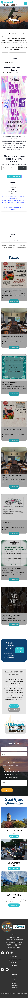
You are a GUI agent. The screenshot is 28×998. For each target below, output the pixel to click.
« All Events (14, 58)
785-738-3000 (14, 949)
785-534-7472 (14, 965)
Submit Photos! (14, 710)
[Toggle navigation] (25, 3)
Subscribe (22, 168)
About (14, 989)
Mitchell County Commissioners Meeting (21, 246)
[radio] (8, 762)
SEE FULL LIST (14, 905)
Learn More (14, 301)
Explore (14, 977)
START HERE (14, 836)
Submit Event (19, 650)
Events (15, 983)
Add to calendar (14, 176)
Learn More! (14, 706)
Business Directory (14, 985)
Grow (14, 981)
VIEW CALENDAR (14, 868)
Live (14, 979)
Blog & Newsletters (14, 987)
